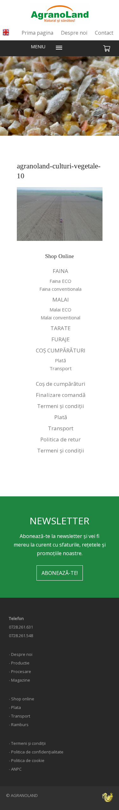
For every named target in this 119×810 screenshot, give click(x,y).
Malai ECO (60, 309)
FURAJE (60, 339)
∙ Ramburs (19, 724)
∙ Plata (15, 707)
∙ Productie (19, 663)
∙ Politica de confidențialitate (36, 752)
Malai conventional (60, 317)
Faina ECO (60, 281)
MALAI (60, 299)
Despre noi (74, 32)
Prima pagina (37, 32)
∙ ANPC (15, 769)
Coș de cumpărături (60, 383)
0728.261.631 (21, 627)
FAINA (60, 271)
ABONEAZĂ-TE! (60, 572)
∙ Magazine (19, 680)
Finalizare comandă (60, 394)
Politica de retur (60, 439)
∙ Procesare (20, 671)
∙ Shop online (21, 699)
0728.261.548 (21, 635)
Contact (104, 32)
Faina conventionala (60, 289)
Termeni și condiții (60, 406)
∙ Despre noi (20, 654)
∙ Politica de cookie (26, 760)
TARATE (60, 328)
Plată (60, 360)
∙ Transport (19, 716)
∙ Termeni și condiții (27, 743)
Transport (61, 368)
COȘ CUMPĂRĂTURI (60, 350)
